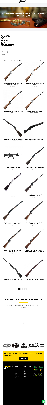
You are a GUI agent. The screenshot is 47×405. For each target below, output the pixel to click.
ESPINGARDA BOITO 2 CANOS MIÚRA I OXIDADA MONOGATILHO (34, 280)
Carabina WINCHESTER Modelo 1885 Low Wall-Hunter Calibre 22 (34, 195)
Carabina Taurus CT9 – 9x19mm (12, 167)
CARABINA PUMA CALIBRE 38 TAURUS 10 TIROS (34, 84)
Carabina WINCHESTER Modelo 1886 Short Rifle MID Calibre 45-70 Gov (12, 223)
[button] (23, 358)
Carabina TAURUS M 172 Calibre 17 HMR (34, 167)
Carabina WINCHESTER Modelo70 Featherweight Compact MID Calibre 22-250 (34, 252)
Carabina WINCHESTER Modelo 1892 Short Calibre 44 (12, 251)
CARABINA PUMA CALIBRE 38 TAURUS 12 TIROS (13, 112)
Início (4, 5)
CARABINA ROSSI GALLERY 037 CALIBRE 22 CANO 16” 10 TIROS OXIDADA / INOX (13, 140)
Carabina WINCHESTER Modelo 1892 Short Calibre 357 (34, 223)
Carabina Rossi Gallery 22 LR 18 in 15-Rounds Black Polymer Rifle (34, 140)
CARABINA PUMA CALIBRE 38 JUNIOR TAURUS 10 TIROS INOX (13, 84)
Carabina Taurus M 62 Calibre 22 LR (12, 194)
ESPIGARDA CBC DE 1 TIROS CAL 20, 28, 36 (12, 280)
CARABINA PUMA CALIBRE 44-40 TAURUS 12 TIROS (34, 112)
